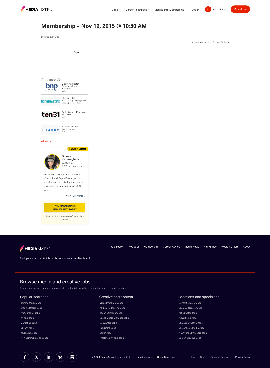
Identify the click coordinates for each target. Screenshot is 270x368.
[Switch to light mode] (208, 9)
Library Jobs (27, 327)
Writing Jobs (27, 317)
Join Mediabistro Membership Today (65, 208)
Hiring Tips (210, 246)
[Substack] (72, 357)
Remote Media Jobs (30, 303)
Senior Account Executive (73, 112)
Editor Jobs (106, 332)
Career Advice (171, 246)
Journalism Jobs (28, 332)
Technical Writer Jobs (111, 313)
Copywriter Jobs (108, 322)
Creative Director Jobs (190, 308)
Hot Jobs (133, 246)
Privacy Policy (242, 357)
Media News (192, 246)
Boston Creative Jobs (190, 337)
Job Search (117, 246)
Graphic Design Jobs (31, 308)
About (246, 246)
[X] (36, 357)
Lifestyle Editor (68, 98)
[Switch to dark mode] (215, 9)
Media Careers (229, 246)
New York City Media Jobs (193, 332)
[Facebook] (24, 357)
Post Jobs (240, 9)
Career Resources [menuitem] (136, 9)
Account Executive (70, 126)
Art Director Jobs (188, 313)
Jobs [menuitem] (115, 9)
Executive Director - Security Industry (71, 85)
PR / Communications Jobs (34, 337)
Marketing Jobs (28, 322)
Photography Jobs (30, 313)
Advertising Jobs (187, 317)
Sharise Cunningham (70, 157)
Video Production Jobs (111, 303)
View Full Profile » (75, 195)
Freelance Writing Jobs (112, 337)
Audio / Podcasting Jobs (112, 308)
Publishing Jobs (108, 327)
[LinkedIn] (48, 357)
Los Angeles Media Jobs (191, 327)
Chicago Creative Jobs (190, 322)
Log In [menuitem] (195, 9)
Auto (222, 9)
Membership (151, 246)
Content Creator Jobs (190, 303)
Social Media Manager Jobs (114, 317)
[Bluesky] (60, 357)
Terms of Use (197, 357)
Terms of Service (220, 357)
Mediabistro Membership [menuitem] (169, 9)
